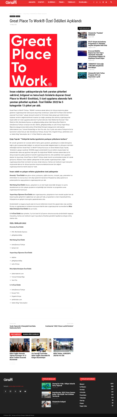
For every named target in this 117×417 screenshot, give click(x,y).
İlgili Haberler (16, 334)
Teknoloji (71, 2)
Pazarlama (83, 2)
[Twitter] (100, 2)
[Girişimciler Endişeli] (46, 404)
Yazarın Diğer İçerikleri (31, 334)
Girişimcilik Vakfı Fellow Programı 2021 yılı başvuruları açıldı (96, 75)
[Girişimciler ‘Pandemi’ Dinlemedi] (82, 35)
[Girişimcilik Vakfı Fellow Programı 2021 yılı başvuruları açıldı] (82, 75)
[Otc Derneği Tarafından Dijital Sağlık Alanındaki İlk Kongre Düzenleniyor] (41, 345)
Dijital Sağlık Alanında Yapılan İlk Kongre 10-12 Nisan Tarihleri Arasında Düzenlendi (18, 356)
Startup (41, 2)
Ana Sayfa (12, 13)
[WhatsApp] (24, 29)
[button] (111, 2)
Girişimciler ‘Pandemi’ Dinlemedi (95, 34)
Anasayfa (32, 2)
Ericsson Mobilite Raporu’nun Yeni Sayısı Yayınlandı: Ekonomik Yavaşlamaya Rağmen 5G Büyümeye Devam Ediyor (96, 54)
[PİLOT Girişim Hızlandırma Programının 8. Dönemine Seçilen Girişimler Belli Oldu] (82, 44)
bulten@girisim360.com (16, 386)
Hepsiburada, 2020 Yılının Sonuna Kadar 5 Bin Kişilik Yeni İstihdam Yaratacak (63, 394)
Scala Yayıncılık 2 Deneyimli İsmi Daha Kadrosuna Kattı (23, 327)
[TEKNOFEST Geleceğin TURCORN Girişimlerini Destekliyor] (82, 66)
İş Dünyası (51, 2)
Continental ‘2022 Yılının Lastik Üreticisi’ (59, 326)
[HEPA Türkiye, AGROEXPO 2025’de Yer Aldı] (63, 345)
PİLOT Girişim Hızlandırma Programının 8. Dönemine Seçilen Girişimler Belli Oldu (97, 43)
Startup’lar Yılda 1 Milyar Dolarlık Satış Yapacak (63, 384)
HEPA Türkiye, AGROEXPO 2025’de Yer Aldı (62, 354)
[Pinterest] (20, 29)
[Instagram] (97, 2)
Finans (61, 2)
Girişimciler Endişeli (59, 402)
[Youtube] (106, 2)
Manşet (18, 16)
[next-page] (14, 363)
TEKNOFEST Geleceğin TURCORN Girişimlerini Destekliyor (96, 65)
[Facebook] (93, 2)
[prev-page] (11, 363)
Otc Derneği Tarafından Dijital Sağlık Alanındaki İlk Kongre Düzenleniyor (41, 355)
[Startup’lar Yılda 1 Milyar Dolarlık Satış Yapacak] (46, 386)
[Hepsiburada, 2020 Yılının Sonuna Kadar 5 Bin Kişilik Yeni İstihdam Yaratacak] (46, 395)
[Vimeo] (103, 2)
